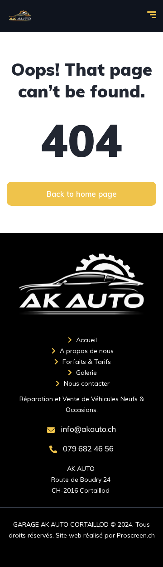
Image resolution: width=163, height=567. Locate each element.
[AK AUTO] (20, 16)
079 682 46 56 (87, 448)
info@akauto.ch (87, 429)
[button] (81, 194)
